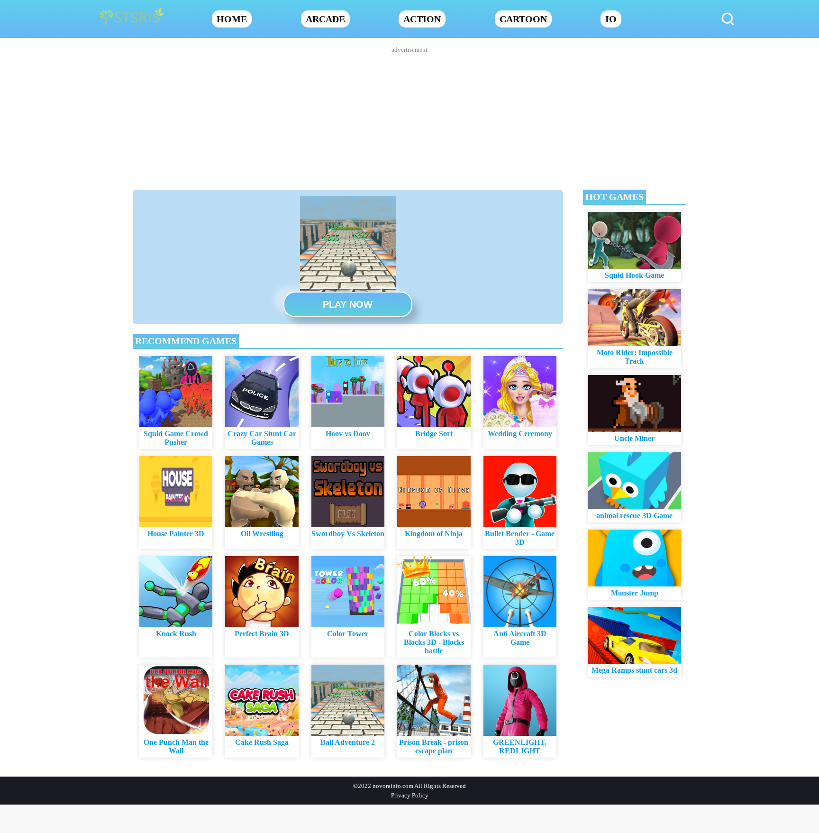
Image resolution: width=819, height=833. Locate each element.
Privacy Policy (409, 795)
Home (232, 19)
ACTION (422, 19)
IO (611, 19)
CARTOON (523, 19)
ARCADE (325, 19)
